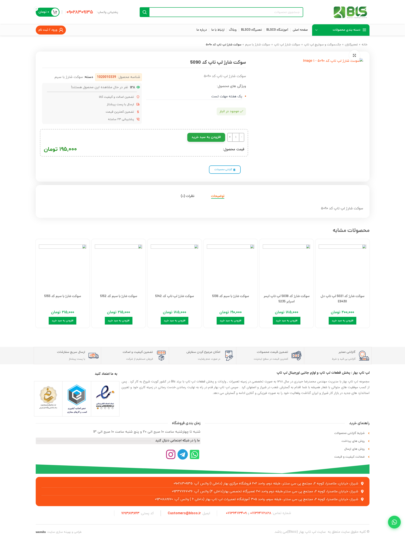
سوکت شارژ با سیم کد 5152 (118, 296)
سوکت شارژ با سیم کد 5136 (230, 296)
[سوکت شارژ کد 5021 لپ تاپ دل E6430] (342, 267)
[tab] (217, 195)
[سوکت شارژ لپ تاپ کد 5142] (174, 267)
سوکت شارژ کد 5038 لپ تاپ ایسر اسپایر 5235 (287, 299)
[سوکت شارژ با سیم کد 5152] (118, 267)
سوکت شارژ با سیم (257, 45)
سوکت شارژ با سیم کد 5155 (62, 296)
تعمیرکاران (351, 45)
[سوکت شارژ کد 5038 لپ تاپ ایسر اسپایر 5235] (286, 267)
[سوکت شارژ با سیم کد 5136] (230, 267)
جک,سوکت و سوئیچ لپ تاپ (322, 45)
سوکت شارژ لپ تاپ (287, 45)
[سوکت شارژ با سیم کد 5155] (62, 267)
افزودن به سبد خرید (206, 137)
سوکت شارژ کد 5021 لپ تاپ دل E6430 (342, 299)
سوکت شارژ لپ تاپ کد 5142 (174, 296)
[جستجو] (144, 12)
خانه (364, 45)
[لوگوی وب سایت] (350, 12)
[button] (342, 320)
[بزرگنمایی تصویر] (354, 55)
